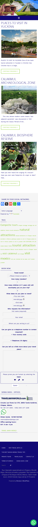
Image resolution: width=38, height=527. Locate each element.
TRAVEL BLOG (18, 456)
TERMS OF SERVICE (7, 461)
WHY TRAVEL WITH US (15, 448)
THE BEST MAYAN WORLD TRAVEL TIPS (13, 452)
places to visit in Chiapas (24, 239)
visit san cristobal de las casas (19, 259)
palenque (13, 239)
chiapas (20, 225)
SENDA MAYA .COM (22, 461)
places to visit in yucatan (16, 241)
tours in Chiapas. (28, 249)
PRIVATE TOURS (6, 456)
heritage (25, 225)
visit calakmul (10, 253)
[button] (34, 523)
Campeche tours (9, 224)
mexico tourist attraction (12, 230)
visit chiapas (21, 254)
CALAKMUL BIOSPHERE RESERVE (17, 137)
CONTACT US (30, 456)
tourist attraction (24, 245)
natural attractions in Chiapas (24, 235)
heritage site (31, 225)
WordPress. (25, 481)
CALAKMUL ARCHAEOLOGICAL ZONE (18, 81)
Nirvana (18, 481)
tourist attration (19, 249)
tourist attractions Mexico (7, 249)
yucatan (3, 262)
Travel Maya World (9, 430)
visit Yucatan (31, 259)
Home (3, 448)
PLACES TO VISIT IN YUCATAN (14, 25)
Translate (16, 214)
